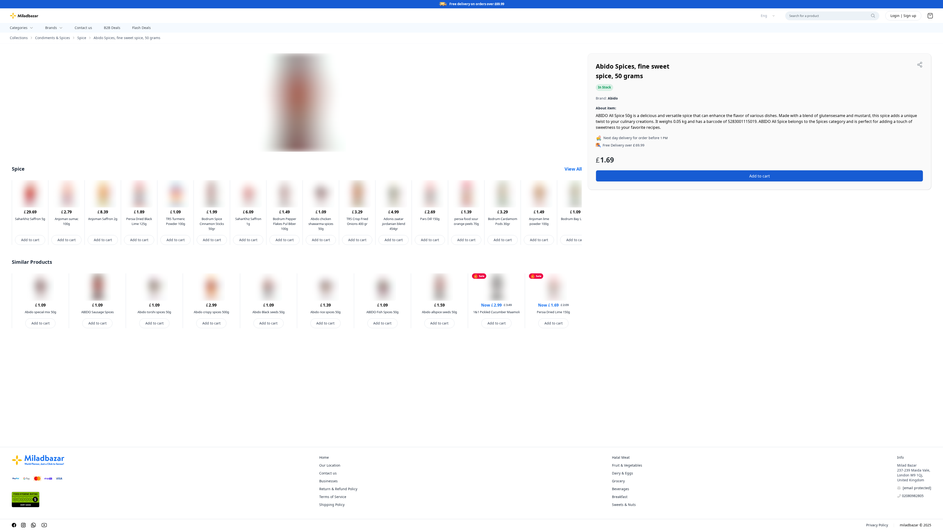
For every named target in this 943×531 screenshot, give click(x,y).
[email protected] (917, 488)
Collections (19, 37)
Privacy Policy (877, 525)
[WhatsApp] (33, 525)
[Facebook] (14, 525)
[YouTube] (44, 525)
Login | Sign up (903, 15)
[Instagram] (23, 525)
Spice (81, 37)
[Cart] (930, 16)
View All (573, 169)
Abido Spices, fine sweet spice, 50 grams (127, 37)
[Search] (873, 15)
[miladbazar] (24, 15)
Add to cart (30, 239)
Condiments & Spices (52, 37)
